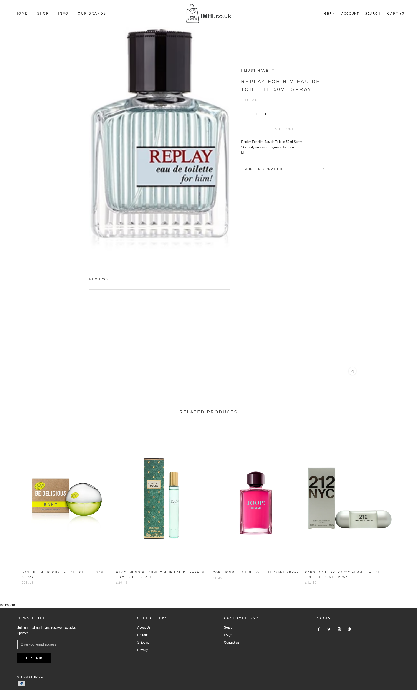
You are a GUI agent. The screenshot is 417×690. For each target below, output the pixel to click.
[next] (403, 503)
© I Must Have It (32, 676)
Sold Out (284, 129)
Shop (43, 13)
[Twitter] (329, 629)
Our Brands (92, 13)
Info (63, 13)
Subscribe (34, 658)
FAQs (228, 635)
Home (21, 13)
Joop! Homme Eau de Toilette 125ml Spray (255, 572)
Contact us (231, 642)
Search (372, 13)
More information (264, 169)
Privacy (142, 650)
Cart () (396, 13)
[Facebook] (318, 629)
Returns (143, 635)
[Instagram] (339, 629)
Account (350, 13)
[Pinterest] (349, 629)
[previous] (13, 503)
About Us (144, 627)
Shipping (143, 642)
